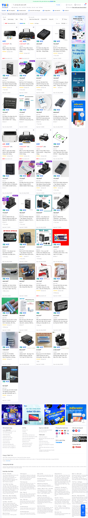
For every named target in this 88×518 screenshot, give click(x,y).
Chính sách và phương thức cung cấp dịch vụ (46, 445)
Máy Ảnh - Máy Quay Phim (78, 495)
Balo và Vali (40, 473)
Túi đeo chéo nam (27, 513)
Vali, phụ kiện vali (49, 476)
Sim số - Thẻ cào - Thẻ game (65, 503)
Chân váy (28, 477)
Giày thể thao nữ (82, 491)
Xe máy (58, 508)
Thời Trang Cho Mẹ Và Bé (8, 475)
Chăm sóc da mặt (6, 503)
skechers (43, 466)
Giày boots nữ (24, 496)
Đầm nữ (24, 475)
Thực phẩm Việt (13, 486)
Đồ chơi (14, 475)
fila (17, 467)
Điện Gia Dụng (6, 513)
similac (77, 466)
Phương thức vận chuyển (7, 437)
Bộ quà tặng (43, 513)
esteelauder (11, 466)
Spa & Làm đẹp (63, 500)
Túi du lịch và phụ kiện (44, 475)
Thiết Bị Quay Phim (79, 502)
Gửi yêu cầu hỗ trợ (6, 434)
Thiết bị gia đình (13, 514)
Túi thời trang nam (24, 511)
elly (37, 466)
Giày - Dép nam (24, 499)
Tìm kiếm (58, 4)
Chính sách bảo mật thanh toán (28, 435)
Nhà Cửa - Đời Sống (42, 495)
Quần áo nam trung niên (27, 488)
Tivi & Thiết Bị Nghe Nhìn (62, 483)
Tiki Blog (24, 431)
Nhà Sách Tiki (58, 512)
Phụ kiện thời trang (41, 478)
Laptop (48, 493)
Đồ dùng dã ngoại (79, 484)
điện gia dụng (15, 7)
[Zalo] (79, 431)
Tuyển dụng (24, 433)
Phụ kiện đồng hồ (43, 486)
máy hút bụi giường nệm (79, 512)
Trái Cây (4, 485)
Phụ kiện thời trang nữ (41, 480)
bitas (85, 466)
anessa (68, 466)
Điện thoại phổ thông (9, 498)
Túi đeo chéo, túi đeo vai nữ (25, 508)
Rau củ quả (7, 486)
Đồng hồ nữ (44, 485)
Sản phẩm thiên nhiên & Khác (10, 507)
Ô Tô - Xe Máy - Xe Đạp (60, 506)
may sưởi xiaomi (78, 510)
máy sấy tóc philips (80, 508)
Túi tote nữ (27, 509)
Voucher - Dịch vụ (59, 497)
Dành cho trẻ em (8, 491)
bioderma (34, 466)
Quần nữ (28, 475)
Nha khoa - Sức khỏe (62, 502)
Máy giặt (76, 477)
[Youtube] (76, 431)
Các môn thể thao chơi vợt (79, 489)
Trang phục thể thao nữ (76, 483)
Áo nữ (21, 475)
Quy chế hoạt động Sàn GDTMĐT (45, 430)
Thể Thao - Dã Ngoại (77, 482)
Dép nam (26, 502)
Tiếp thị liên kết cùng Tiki (27, 443)
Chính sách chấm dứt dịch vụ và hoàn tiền (46, 448)
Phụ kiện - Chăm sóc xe (59, 507)
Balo (38, 475)
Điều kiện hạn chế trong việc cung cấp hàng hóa (46, 439)
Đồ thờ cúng (42, 502)
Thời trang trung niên (26, 479)
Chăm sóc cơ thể (8, 505)
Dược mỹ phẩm (14, 510)
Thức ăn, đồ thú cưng (9, 492)
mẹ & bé (24, 7)
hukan (12, 467)
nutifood (53, 466)
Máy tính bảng (8, 499)
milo (40, 466)
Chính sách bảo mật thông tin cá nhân (29, 436)
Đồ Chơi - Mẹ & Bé (7, 473)
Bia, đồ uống (7, 490)
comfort (81, 466)
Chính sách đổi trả (6, 441)
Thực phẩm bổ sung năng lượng (80, 492)
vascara (4, 466)
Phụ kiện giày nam (26, 503)
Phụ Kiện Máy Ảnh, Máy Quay (78, 497)
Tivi (75, 478)
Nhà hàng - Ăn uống (61, 501)
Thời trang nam (23, 482)
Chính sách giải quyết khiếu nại (28, 438)
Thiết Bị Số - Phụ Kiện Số (60, 487)
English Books (61, 514)
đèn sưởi (78, 507)
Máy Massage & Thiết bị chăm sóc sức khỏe (10, 506)
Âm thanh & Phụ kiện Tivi (77, 475)
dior (7, 466)
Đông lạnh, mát (11, 487)
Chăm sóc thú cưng (41, 507)
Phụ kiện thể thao (79, 485)
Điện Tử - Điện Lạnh (76, 473)
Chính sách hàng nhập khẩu (8, 444)
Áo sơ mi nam (27, 484)
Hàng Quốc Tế (58, 473)
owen (24, 466)
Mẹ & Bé (62, 479)
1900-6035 (8, 430)
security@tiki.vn (12, 447)
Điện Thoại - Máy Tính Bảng (9, 495)
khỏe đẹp (28, 7)
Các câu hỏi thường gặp (7, 432)
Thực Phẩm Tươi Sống (8, 484)
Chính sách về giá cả (43, 436)
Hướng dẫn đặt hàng (7, 436)
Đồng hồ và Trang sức (42, 483)
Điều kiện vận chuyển (26, 446)
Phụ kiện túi (32, 509)
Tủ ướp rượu (84, 479)
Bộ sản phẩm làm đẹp (10, 510)
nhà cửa (33, 7)
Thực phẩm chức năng (9, 504)
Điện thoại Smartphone (7, 497)
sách (37, 7)
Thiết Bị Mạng (44, 492)
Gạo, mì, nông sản (9, 488)
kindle (57, 466)
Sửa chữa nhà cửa (43, 498)
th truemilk (16, 466)
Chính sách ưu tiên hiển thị (44, 442)
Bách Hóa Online (41, 506)
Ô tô (61, 508)
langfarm (8, 467)
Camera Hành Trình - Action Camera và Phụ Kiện (79, 499)
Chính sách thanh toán (43, 441)
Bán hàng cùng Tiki (43, 431)
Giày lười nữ (30, 496)
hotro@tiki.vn (13, 445)
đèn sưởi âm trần (77, 515)
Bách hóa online (60, 480)
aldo (47, 466)
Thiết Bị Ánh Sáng (79, 498)
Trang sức (39, 485)
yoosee (71, 466)
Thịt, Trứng (9, 485)
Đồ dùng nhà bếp (6, 514)
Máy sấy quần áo (78, 479)
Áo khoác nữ (29, 476)
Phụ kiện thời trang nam (44, 481)
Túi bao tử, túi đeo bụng (30, 514)
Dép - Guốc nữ (29, 493)
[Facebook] (73, 431)
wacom (64, 466)
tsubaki (20, 467)
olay (75, 466)
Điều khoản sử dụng (26, 439)
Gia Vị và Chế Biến (43, 509)
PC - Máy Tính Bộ (42, 493)
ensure (27, 466)
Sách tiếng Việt (58, 513)
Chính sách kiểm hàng (7, 439)
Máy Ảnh (82, 503)
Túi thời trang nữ (24, 506)
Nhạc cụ (46, 502)
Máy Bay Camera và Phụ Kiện (79, 503)
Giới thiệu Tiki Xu (25, 441)
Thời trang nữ (23, 473)
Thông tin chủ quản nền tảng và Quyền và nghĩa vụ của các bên (46, 451)
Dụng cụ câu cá (78, 487)
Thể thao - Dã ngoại (60, 477)
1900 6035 (8, 460)
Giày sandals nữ (27, 494)
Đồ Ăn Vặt (42, 510)
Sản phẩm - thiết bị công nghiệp (62, 482)
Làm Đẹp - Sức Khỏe (7, 501)
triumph (49, 466)
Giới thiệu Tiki (25, 430)
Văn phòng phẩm (64, 513)
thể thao (41, 7)
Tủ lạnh (75, 476)
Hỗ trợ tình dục (12, 509)
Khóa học (65, 499)
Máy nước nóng (79, 478)
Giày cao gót (22, 493)
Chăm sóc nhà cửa (10, 493)
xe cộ (20, 7)
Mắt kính (48, 480)
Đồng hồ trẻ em (50, 486)
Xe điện (66, 507)
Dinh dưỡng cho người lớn (10, 479)
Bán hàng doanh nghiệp (27, 444)
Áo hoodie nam (25, 485)
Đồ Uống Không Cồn (44, 511)
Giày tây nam (28, 500)
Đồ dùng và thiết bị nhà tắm (45, 500)
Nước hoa (7, 509)
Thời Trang (65, 475)
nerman (60, 466)
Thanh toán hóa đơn (59, 499)
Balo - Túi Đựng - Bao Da (79, 500)
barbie (20, 466)
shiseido (4, 467)
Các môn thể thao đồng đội (80, 488)
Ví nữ (33, 508)
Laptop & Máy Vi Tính (64, 481)
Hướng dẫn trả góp (6, 442)
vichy (15, 467)
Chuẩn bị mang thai (9, 481)
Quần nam (28, 483)
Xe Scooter (65, 508)
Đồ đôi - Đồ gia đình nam (29, 486)
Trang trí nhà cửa (40, 497)
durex (30, 466)
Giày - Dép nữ (23, 492)
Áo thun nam (22, 483)
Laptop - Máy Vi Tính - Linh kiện (45, 488)
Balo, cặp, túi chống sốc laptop (45, 476)
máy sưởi (74, 507)
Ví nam (21, 513)
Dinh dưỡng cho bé (9, 478)
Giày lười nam (22, 500)
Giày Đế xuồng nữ (27, 497)
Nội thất (43, 499)
